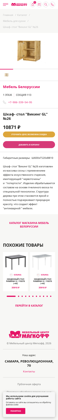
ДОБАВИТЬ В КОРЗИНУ (29, 144)
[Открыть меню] (5, 4)
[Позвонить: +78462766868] (52, 4)
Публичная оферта (29, 384)
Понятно (15, 411)
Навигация (39, 4)
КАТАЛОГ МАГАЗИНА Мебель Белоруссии (29, 224)
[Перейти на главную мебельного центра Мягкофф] (19, 4)
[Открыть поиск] (45, 4)
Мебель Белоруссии (21, 86)
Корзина (34, 3)
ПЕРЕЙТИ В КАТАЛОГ (29, 305)
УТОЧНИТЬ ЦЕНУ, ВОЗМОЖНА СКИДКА (29, 134)
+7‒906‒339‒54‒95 (20, 102)
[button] (11, 296)
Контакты (29, 371)
